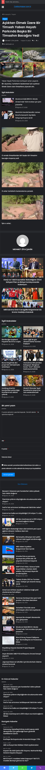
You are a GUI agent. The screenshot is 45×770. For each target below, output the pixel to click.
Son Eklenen (22, 484)
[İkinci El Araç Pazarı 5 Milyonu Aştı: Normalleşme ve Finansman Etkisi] (8, 640)
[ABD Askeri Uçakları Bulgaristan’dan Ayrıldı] (8, 550)
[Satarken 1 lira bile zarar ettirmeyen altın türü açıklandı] (8, 611)
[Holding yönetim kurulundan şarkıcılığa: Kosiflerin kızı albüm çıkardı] (12, 380)
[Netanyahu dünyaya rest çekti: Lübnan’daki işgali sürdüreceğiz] (8, 540)
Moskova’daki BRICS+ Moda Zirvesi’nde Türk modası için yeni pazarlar (28, 102)
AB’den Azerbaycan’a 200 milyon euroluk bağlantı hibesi (29, 520)
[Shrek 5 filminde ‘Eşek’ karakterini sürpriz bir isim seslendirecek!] (33, 380)
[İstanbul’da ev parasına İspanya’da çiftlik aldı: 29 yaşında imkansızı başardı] (8, 559)
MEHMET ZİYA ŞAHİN (11, 40)
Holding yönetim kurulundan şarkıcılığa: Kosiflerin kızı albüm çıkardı (11, 391)
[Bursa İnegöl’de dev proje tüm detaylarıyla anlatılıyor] (12, 355)
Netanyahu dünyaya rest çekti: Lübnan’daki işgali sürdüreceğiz (28, 538)
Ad (3, 441)
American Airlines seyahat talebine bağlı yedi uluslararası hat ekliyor (20, 591)
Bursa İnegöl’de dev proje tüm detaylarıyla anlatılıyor (11, 365)
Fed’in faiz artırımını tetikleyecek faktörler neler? (22, 2)
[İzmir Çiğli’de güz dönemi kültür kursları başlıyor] (33, 331)
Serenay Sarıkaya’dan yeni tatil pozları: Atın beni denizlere (28, 599)
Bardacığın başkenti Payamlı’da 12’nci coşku (11, 340)
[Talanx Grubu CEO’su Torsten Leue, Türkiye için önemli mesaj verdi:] (8, 582)
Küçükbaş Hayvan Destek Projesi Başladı (18, 648)
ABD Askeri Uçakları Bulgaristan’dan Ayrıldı (25, 548)
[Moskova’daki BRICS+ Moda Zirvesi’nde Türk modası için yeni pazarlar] (8, 102)
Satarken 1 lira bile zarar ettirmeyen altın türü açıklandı (28, 609)
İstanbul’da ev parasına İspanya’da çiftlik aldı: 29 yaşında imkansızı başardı (26, 558)
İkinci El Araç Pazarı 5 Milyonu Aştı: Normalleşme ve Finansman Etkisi (29, 639)
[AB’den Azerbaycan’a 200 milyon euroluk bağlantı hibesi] (8, 522)
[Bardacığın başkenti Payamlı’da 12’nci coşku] (12, 331)
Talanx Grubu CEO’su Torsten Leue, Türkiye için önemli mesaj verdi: (28, 581)
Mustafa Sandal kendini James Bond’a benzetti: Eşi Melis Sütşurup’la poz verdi (27, 115)
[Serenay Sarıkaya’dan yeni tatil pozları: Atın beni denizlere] (8, 601)
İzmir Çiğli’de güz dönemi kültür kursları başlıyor (32, 341)
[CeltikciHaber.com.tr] (22, 6)
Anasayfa (7, 14)
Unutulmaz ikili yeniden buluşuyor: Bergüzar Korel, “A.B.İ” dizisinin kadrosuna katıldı (32, 366)
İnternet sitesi (6, 457)
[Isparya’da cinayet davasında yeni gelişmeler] (8, 620)
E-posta (5, 449)
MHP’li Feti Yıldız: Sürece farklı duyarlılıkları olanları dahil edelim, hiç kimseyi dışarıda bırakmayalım (27, 570)
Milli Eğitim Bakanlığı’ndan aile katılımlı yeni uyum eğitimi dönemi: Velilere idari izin (21, 530)
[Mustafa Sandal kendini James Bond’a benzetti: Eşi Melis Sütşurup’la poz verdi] (8, 115)
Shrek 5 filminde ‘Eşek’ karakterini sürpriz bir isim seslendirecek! (32, 390)
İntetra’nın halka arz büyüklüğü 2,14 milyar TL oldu (22, 513)
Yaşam (13, 14)
